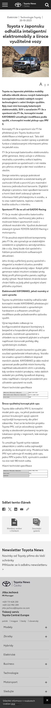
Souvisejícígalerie (36, 529)
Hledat (5, 21)
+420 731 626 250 (10, 601)
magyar (14, 621)
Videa (4, 13)
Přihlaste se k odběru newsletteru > (24, 567)
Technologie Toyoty (30, 17)
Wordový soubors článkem (14, 529)
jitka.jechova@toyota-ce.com (16, 607)
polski (5, 621)
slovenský (33, 621)
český (23, 621)
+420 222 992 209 (10, 604)
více (13, 703)
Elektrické (12, 17)
